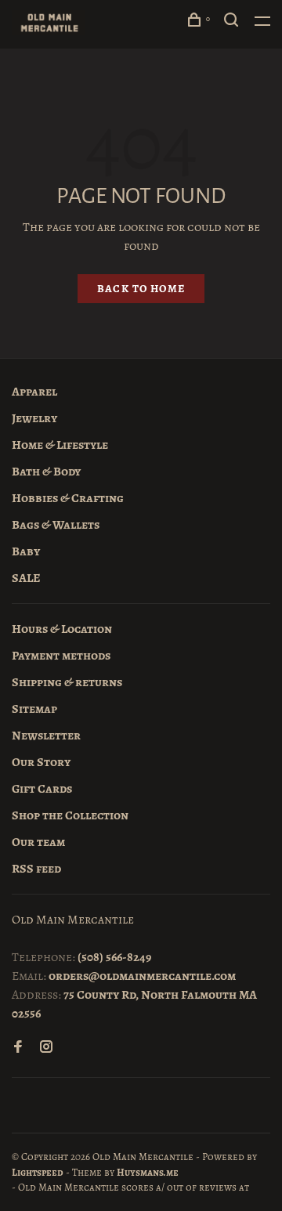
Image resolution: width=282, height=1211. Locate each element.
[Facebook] (18, 1048)
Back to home (141, 288)
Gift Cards (42, 788)
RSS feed (36, 868)
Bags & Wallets (55, 524)
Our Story (41, 762)
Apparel (34, 391)
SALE (26, 578)
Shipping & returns (67, 682)
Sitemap (34, 709)
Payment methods (61, 655)
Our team (38, 842)
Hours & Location (62, 629)
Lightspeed (37, 1172)
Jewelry (34, 418)
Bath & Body (46, 471)
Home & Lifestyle (60, 445)
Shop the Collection (70, 815)
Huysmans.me (148, 1172)
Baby (26, 551)
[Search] (233, 22)
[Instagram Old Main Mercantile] (46, 1048)
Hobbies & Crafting (68, 498)
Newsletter (46, 735)
